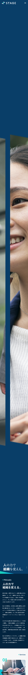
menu (25, 3)
